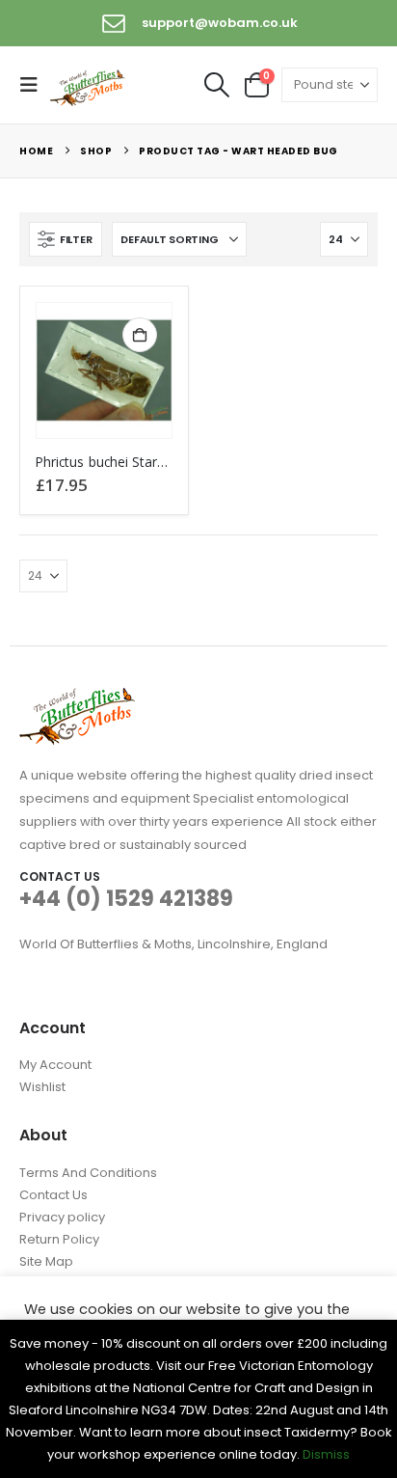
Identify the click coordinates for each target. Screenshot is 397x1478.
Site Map (46, 1261)
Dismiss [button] (326, 1454)
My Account (55, 1064)
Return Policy (59, 1239)
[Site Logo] (88, 86)
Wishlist (42, 1087)
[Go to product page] (104, 370)
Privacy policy (62, 1217)
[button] (34, 84)
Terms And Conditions (88, 1172)
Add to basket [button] (139, 334)
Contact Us (53, 1195)
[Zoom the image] (77, 699)
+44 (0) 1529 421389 (126, 899)
